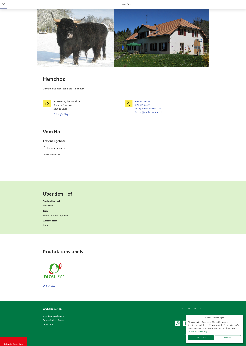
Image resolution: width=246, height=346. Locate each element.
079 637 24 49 (142, 105)
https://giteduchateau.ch (148, 112)
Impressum (48, 324)
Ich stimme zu (201, 337)
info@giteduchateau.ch (148, 108)
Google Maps (63, 114)
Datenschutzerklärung (53, 320)
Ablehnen (228, 337)
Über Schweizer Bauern (53, 316)
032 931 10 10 (142, 101)
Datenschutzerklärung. (197, 331)
